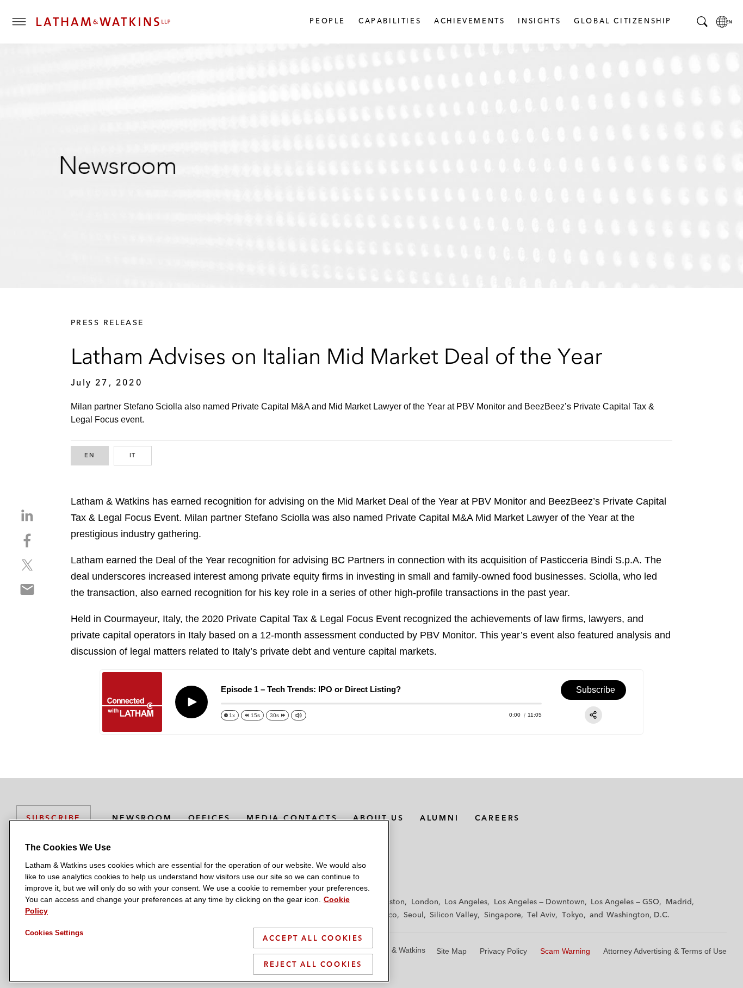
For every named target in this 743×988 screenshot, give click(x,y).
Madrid (679, 901)
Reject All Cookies (313, 964)
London (424, 901)
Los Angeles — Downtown (539, 901)
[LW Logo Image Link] (103, 21)
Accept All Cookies (313, 938)
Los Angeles (465, 901)
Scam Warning (565, 951)
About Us (378, 818)
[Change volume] (298, 715)
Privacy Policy (503, 951)
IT (140, 455)
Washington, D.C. (638, 914)
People (326, 20)
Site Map (451, 951)
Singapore (502, 914)
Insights (539, 20)
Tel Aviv (541, 914)
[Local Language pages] (724, 22)
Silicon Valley (454, 914)
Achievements (469, 20)
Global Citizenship (622, 20)
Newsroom (142, 818)
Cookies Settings (54, 933)
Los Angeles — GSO (625, 901)
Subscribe (53, 818)
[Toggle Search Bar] (702, 22)
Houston (390, 901)
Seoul (414, 914)
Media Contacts (291, 818)
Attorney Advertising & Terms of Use (665, 951)
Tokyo (573, 914)
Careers (498, 818)
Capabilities (389, 20)
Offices (209, 818)
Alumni (439, 818)
